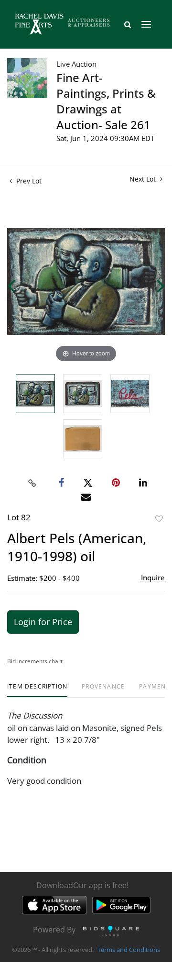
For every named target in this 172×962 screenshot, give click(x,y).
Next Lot (143, 179)
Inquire (153, 577)
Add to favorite (159, 518)
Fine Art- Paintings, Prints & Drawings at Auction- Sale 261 (106, 101)
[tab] (37, 690)
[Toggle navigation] (146, 24)
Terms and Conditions (128, 949)
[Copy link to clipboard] (32, 483)
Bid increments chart (35, 661)
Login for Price (43, 622)
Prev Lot (28, 180)
